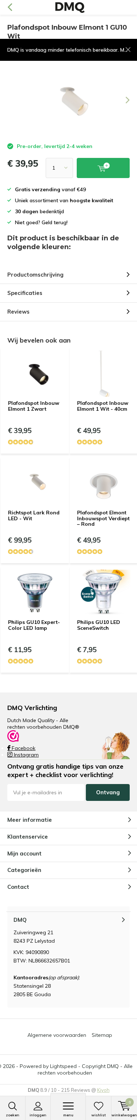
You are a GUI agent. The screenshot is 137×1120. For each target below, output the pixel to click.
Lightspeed (63, 1066)
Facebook (22, 748)
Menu (68, 1115)
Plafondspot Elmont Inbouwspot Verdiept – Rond (103, 518)
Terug (9, 7)
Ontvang (108, 792)
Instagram (25, 754)
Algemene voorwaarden (56, 1035)
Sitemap (102, 1035)
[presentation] (122, 100)
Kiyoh (103, 1090)
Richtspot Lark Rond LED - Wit (34, 515)
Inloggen (38, 1115)
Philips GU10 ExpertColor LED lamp (34, 625)
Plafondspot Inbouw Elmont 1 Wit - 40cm (102, 406)
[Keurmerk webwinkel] (13, 735)
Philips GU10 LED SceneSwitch (98, 625)
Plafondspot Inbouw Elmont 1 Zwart (33, 406)
